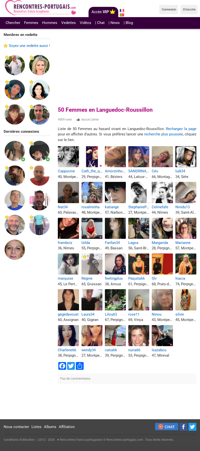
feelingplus (114, 278)
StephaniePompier (143, 207)
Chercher (13, 23)
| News (114, 23)
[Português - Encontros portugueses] (122, 15)
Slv (154, 278)
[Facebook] (183, 427)
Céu (155, 171)
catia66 (111, 350)
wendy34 (88, 350)
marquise (65, 278)
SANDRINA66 (139, 171)
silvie (179, 314)
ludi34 (180, 171)
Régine (86, 278)
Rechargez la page (181, 129)
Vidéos (85, 23)
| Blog (128, 23)
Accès (100, 12)
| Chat (100, 23)
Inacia (180, 278)
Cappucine (66, 171)
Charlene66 (67, 350)
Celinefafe (160, 207)
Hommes (49, 23)
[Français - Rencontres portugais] (122, 10)
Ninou (156, 314)
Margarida (160, 243)
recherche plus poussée (163, 134)
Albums (50, 427)
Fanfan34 (112, 243)
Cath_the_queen (94, 171)
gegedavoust (68, 314)
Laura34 (87, 314)
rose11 (134, 314)
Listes (36, 427)
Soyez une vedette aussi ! (29, 46)
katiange (112, 207)
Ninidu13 (182, 207)
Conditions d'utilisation (19, 439)
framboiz (65, 243)
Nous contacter (16, 427)
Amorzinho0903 (117, 171)
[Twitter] (192, 427)
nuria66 (134, 350)
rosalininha (90, 207)
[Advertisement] (27, 340)
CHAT (170, 427)
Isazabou (159, 350)
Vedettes (68, 23)
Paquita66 (136, 278)
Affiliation (67, 427)
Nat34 (63, 207)
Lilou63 (111, 314)
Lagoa (133, 243)
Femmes (31, 23)
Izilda (85, 243)
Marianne (182, 243)
